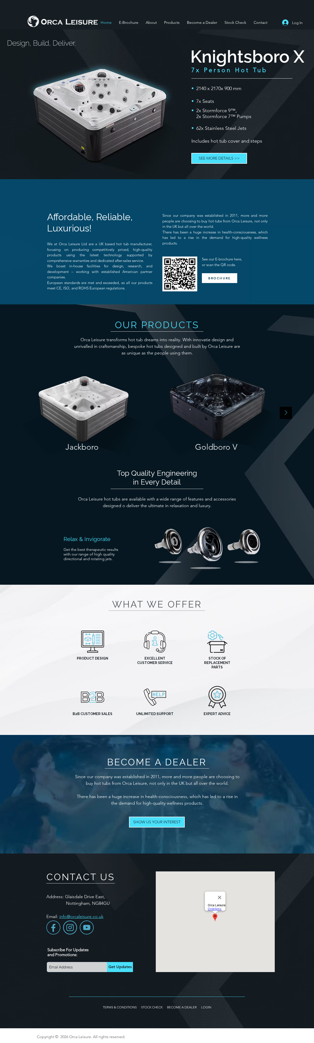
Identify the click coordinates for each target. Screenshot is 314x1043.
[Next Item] (286, 413)
